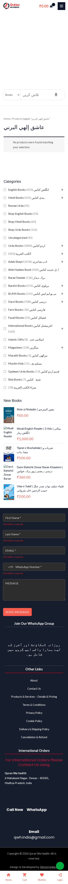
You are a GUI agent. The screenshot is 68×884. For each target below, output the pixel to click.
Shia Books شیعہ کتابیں (24, 379)
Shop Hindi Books (22, 221)
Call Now (15, 809)
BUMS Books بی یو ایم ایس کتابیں (32, 293)
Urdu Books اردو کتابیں (26, 245)
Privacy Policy (34, 712)
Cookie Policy (34, 721)
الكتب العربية (19, 253)
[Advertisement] (34, 48)
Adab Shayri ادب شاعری (27, 261)
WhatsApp (37, 809)
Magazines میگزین (23, 347)
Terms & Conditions (34, 704)
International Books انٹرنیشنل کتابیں (30, 328)
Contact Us (34, 688)
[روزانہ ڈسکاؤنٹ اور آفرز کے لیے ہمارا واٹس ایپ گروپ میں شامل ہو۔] (34, 635)
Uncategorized (20, 237)
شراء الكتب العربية (22, 387)
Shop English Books (23, 213)
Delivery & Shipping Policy (34, 729)
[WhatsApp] (36, 800)
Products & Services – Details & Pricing (34, 696)
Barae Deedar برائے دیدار (26, 277)
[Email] (34, 822)
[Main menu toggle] (61, 6)
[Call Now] (14, 800)
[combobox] (8, 567)
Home (7, 118)
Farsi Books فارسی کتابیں (26, 309)
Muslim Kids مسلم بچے (25, 363)
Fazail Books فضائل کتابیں (27, 317)
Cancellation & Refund (34, 737)
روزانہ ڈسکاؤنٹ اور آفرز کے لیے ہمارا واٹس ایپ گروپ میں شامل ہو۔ (34, 649)
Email (34, 831)
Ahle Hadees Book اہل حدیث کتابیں (33, 269)
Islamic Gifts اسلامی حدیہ (26, 339)
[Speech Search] (56, 95)
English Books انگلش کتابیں (28, 189)
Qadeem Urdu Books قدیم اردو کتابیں (33, 371)
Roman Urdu (18, 205)
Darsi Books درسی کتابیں (27, 301)
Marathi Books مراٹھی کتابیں (28, 355)
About (34, 680)
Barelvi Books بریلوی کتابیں (28, 285)
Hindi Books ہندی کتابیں (27, 197)
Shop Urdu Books (22, 229)
